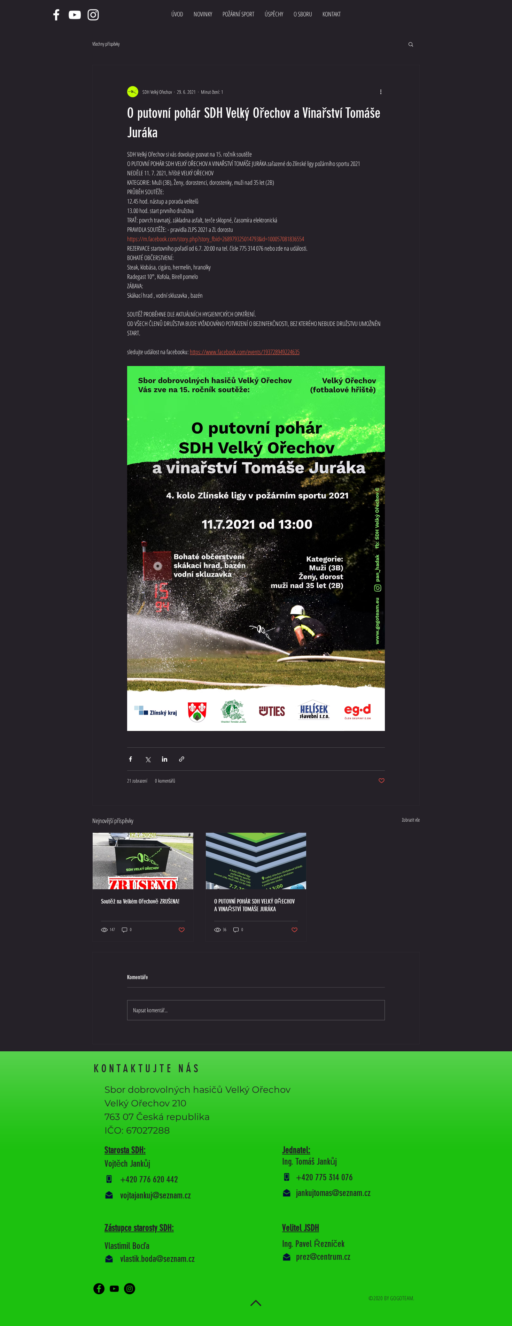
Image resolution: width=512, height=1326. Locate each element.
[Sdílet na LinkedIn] (164, 759)
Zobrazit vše (411, 819)
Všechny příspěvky (105, 43)
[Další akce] (381, 91)
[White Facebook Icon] (56, 14)
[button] (411, 44)
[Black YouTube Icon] (114, 1288)
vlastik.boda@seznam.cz (157, 1258)
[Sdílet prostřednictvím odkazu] (181, 759)
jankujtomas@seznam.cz (333, 1193)
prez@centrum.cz (323, 1256)
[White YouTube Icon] (74, 14)
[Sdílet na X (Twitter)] (147, 759)
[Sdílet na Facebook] (130, 759)
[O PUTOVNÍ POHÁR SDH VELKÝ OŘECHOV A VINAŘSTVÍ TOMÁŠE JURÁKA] (256, 861)
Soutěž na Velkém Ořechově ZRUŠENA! (140, 901)
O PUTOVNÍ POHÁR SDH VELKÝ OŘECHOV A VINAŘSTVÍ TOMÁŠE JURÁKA (254, 905)
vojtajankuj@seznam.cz (155, 1195)
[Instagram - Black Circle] (129, 1288)
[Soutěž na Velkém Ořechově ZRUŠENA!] (143, 861)
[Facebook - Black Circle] (98, 1288)
